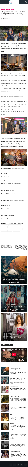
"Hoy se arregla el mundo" (12, 223)
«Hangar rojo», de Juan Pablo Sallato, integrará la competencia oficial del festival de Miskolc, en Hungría (18, 445)
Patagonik (10, 230)
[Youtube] (18, 465)
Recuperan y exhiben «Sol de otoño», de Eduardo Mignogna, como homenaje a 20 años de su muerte (18, 408)
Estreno (9, 227)
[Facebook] (11, 465)
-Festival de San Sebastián (14, 277)
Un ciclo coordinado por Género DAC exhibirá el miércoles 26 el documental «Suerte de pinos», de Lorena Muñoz (18, 399)
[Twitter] (14, 465)
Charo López (11, 225)
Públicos (12, 9)
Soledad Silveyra (16, 230)
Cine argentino (17, 225)
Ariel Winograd (20, 223)
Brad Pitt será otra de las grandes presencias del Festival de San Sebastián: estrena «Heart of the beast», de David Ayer (14, 281)
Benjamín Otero (5, 225)
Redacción (5, 15)
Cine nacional (4, 227)
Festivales (13, 304)
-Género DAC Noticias (14, 396)
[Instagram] (21, 465)
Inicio (2, 6)
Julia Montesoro (22, 227)
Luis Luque (12, 228)
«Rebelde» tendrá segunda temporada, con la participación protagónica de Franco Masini (7, 246)
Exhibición (7, 9)
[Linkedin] (25, 465)
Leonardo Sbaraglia (5, 228)
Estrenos (6, 6)
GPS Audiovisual (9, 139)
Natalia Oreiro (4, 230)
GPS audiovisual (15, 227)
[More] (17, 23)
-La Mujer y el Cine (13, 334)
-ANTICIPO (12, 423)
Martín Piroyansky (18, 228)
